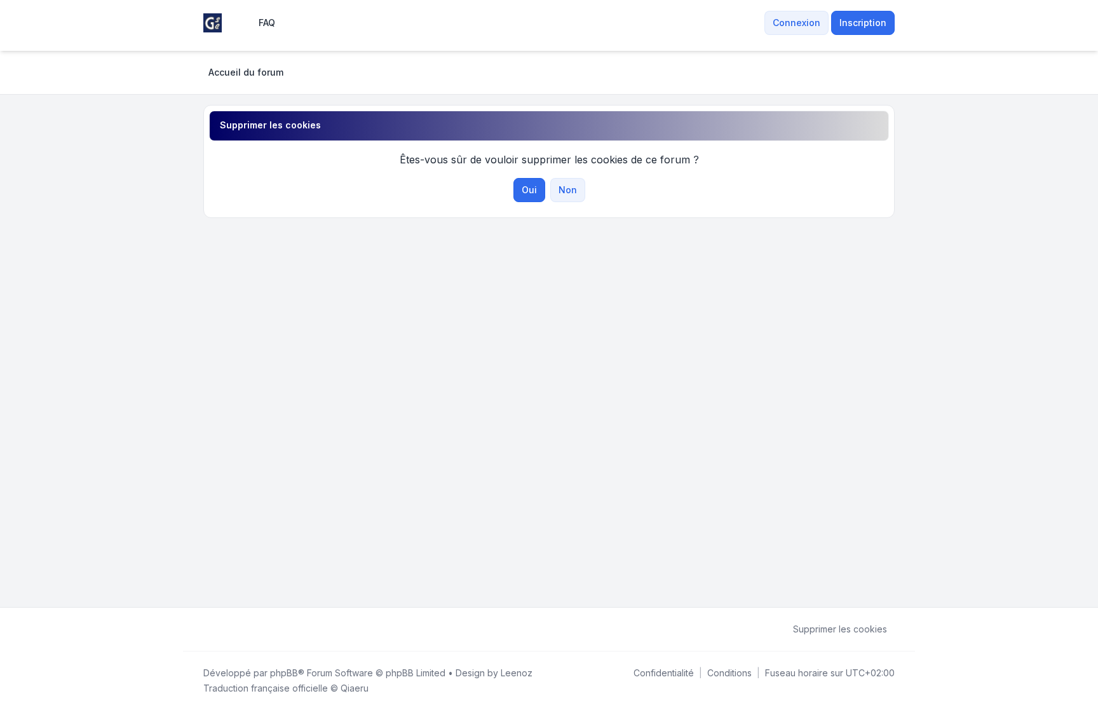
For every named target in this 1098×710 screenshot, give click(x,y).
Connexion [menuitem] (796, 22)
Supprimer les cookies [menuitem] (840, 629)
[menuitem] (757, 23)
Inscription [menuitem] (862, 22)
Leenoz (516, 672)
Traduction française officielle (265, 688)
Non (568, 189)
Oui (529, 189)
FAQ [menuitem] (267, 22)
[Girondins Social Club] (212, 22)
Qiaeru (355, 688)
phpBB (284, 672)
